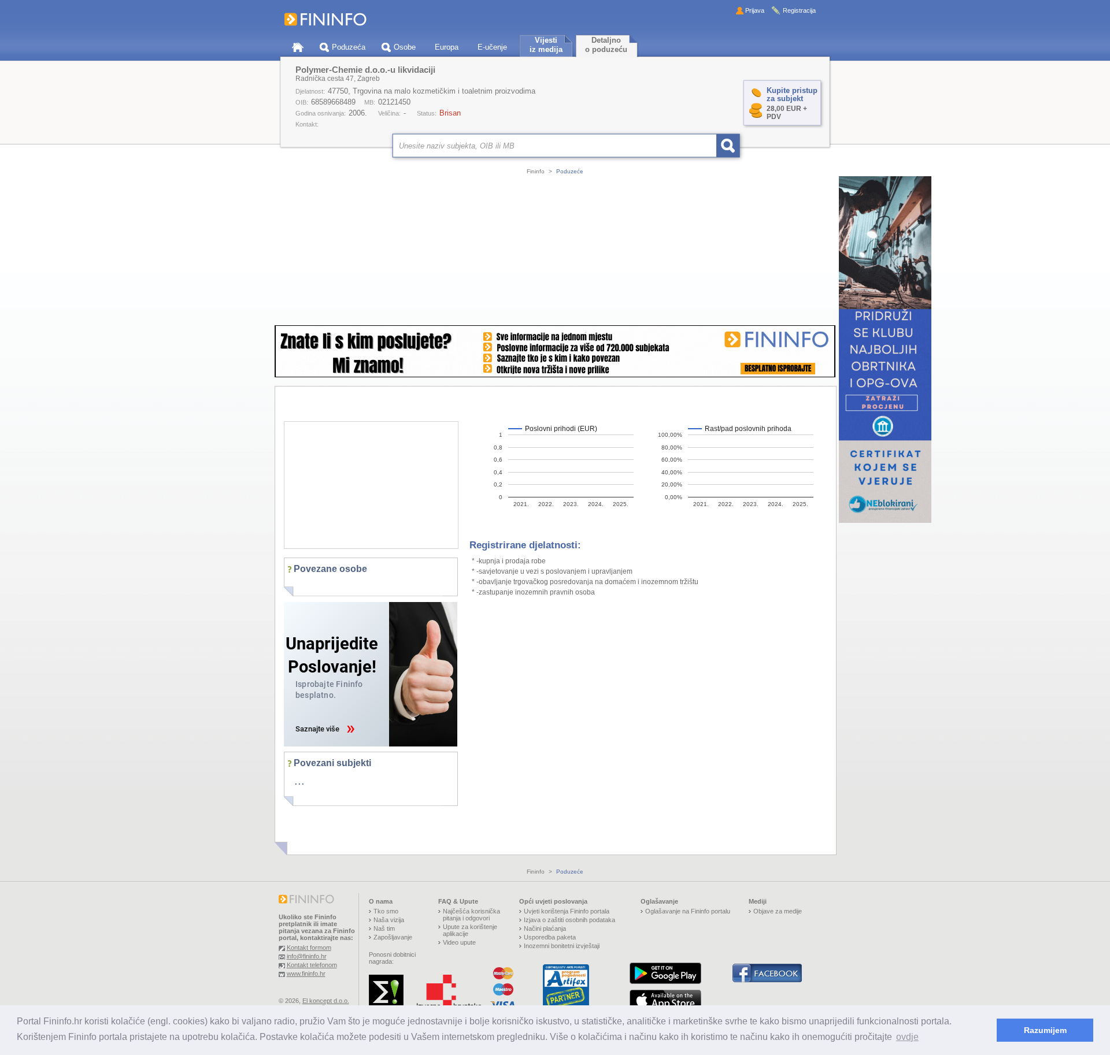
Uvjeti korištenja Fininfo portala (566, 911)
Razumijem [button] (1045, 1030)
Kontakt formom (309, 947)
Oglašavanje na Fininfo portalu (687, 911)
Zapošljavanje (392, 937)
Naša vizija (388, 919)
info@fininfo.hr (307, 956)
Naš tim (384, 928)
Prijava (754, 10)
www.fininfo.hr (306, 973)
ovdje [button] (907, 1037)
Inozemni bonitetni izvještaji (562, 945)
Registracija (799, 10)
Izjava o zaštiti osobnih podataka (569, 919)
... (299, 780)
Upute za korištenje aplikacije (470, 930)
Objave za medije (777, 911)
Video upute (459, 942)
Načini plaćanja (545, 928)
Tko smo (385, 911)
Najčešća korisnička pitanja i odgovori (471, 915)
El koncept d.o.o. (325, 1000)
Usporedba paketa (550, 937)
